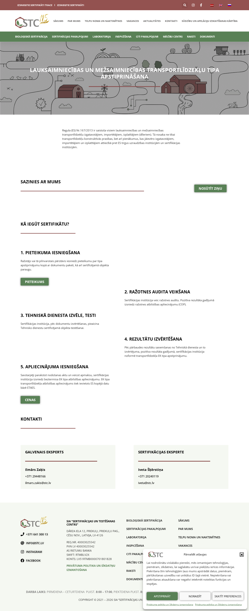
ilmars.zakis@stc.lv (38, 483)
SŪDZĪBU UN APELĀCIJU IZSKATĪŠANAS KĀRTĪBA (210, 21)
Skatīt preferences (228, 596)
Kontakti (171, 21)
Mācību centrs (173, 36)
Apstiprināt (162, 596)
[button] (242, 554)
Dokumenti (207, 36)
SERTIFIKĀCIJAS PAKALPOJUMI (70, 36)
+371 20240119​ (148, 476)
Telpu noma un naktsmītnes (103, 21)
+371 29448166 (35, 476)
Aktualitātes (152, 21)
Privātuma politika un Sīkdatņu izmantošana (170, 604)
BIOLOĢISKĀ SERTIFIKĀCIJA (31, 36)
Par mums (74, 21)
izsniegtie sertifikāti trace (34, 5)
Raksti (191, 36)
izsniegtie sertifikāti (70, 5)
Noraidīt (195, 596)
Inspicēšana (123, 36)
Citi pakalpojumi (147, 36)
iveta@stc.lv (146, 483)
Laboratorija (102, 36)
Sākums (58, 21)
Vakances (133, 21)
